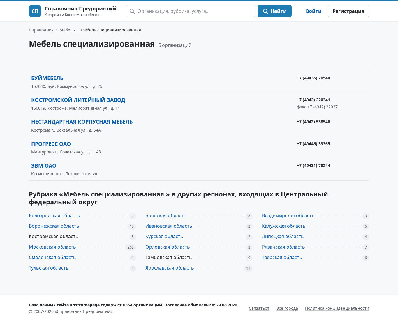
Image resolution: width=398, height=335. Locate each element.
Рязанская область (283, 247)
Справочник (41, 30)
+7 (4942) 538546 (313, 121)
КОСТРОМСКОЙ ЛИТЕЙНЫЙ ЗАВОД (78, 99)
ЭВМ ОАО (43, 165)
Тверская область (282, 257)
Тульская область (49, 268)
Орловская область (167, 247)
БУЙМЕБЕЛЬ (47, 78)
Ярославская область (169, 268)
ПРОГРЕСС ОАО (51, 143)
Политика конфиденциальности (337, 308)
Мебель (67, 30)
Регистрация (348, 11)
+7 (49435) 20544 (313, 78)
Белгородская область (54, 215)
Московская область (52, 247)
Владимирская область (288, 215)
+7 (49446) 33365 (313, 143)
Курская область (164, 236)
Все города (287, 308)
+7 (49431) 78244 (313, 165)
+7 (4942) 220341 (313, 99)
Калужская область (284, 226)
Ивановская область (168, 226)
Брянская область (165, 215)
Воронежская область (54, 226)
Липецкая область (283, 236)
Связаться (259, 308)
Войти (314, 11)
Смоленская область (52, 257)
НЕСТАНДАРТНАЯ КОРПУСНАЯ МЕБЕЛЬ (82, 121)
